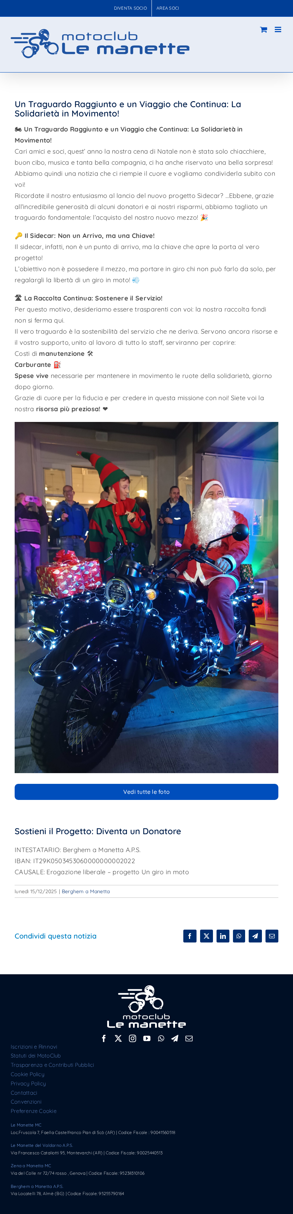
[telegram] (174, 1038)
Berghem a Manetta (86, 891)
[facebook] (104, 1038)
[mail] (189, 1038)
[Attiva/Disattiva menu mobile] (278, 29)
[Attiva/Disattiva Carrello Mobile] (263, 29)
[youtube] (146, 1038)
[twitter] (118, 1038)
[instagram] (132, 1038)
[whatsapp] (161, 1038)
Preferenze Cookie (33, 1111)
